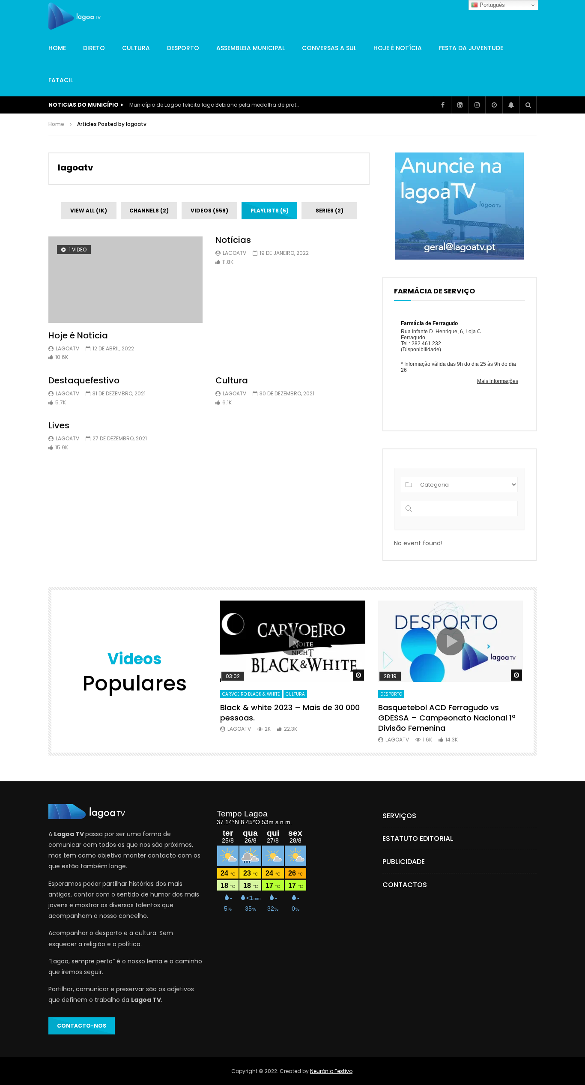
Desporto (183, 48)
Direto (94, 48)
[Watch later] (493, 105)
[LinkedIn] (459, 105)
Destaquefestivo (83, 380)
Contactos (404, 885)
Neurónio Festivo (331, 1071)
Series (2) (329, 210)
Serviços (399, 816)
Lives (58, 425)
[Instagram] (476, 105)
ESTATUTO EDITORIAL (417, 838)
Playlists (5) (270, 210)
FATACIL (60, 80)
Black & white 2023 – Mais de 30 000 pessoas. (290, 712)
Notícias (233, 240)
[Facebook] (442, 105)
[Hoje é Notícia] (125, 279)
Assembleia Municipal (250, 48)
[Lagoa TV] (74, 16)
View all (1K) (88, 210)
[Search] (528, 105)
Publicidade (403, 862)
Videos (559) (209, 210)
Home (57, 48)
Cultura (136, 48)
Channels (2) (149, 210)
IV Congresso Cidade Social (166, 104)
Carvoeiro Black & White (251, 694)
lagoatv (75, 167)
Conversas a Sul (329, 48)
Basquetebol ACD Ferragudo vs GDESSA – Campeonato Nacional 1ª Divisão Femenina (447, 718)
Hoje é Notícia (397, 48)
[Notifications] (510, 105)
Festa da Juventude (471, 48)
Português (491, 5)
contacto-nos (81, 1025)
